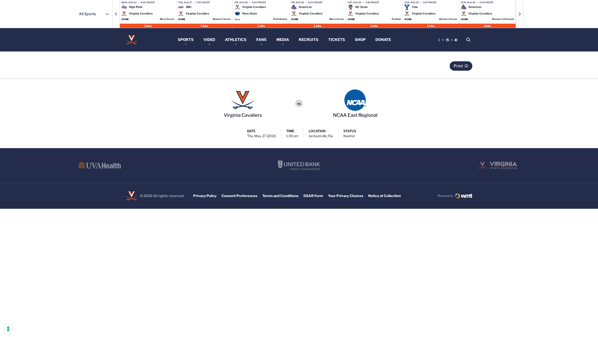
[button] (116, 14)
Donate (383, 39)
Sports (186, 39)
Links (148, 25)
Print (458, 66)
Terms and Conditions (280, 196)
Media (282, 39)
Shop (360, 39)
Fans (261, 39)
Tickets (336, 39)
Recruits (308, 39)
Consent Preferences (239, 196)
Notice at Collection (384, 196)
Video (209, 39)
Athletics (235, 39)
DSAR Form (313, 196)
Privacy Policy (205, 196)
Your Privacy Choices (345, 196)
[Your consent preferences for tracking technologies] (8, 328)
